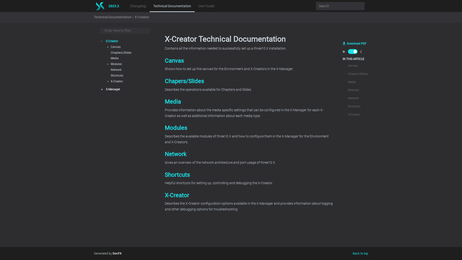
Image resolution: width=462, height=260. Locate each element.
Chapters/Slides (121, 52)
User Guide (206, 6)
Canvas (174, 60)
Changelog (138, 6)
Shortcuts (117, 75)
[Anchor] (162, 60)
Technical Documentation (172, 6)
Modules (116, 64)
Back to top (360, 253)
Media (115, 58)
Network (116, 70)
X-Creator (142, 17)
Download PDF (356, 43)
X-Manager (113, 89)
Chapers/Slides (184, 81)
